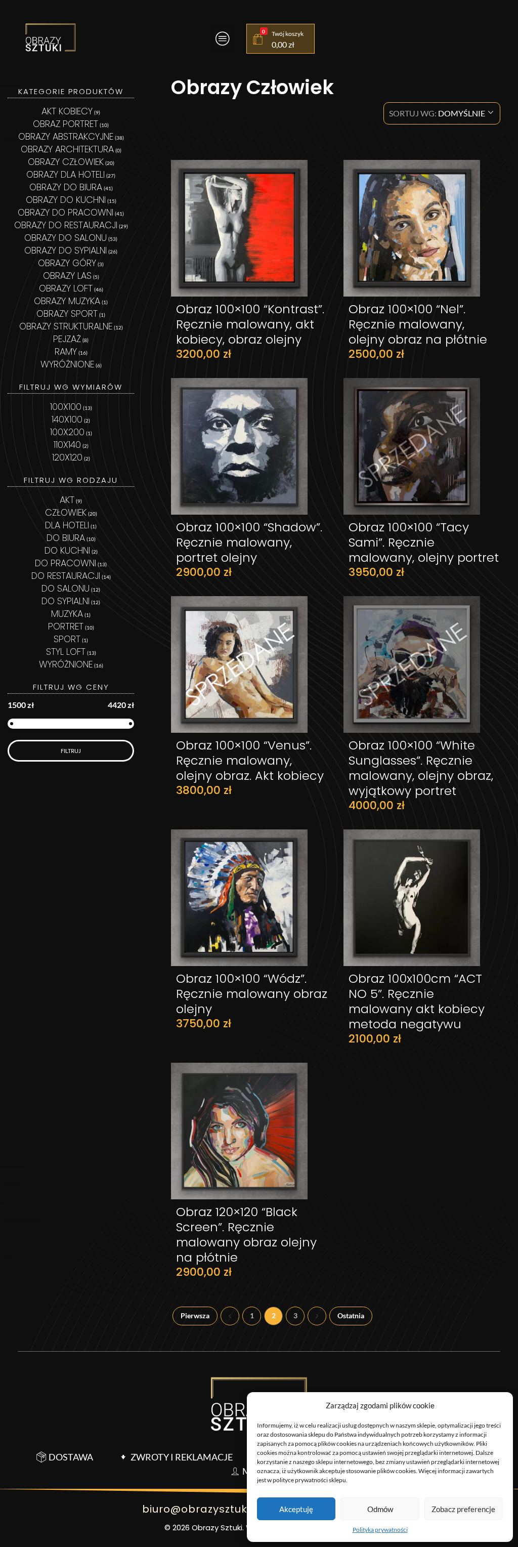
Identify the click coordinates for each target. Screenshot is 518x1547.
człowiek (66, 512)
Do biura (66, 537)
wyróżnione (66, 664)
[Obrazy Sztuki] (50, 37)
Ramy (66, 351)
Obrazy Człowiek (66, 161)
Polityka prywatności (380, 1529)
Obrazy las (67, 275)
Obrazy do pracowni (65, 212)
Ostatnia (350, 1316)
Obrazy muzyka (67, 301)
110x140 (67, 444)
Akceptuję (296, 1509)
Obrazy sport (67, 313)
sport (67, 639)
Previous (230, 1316)
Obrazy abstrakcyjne (65, 136)
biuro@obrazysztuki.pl (202, 1509)
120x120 (67, 457)
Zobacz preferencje (463, 1509)
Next (317, 1316)
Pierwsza (195, 1316)
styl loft (65, 651)
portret (65, 626)
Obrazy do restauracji (65, 225)
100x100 (65, 406)
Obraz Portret (65, 123)
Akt (67, 499)
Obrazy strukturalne (65, 326)
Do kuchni (67, 550)
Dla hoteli (67, 525)
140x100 (67, 419)
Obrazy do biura (65, 187)
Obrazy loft (66, 288)
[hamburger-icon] (222, 38)
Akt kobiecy (67, 111)
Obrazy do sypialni (65, 250)
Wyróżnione (67, 364)
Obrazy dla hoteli (65, 174)
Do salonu (65, 588)
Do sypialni (65, 601)
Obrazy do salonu (65, 237)
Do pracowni (65, 563)
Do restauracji (65, 575)
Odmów (380, 1509)
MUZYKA (67, 613)
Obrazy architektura (67, 149)
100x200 (67, 432)
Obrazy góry (67, 263)
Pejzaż (67, 338)
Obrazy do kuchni (66, 199)
